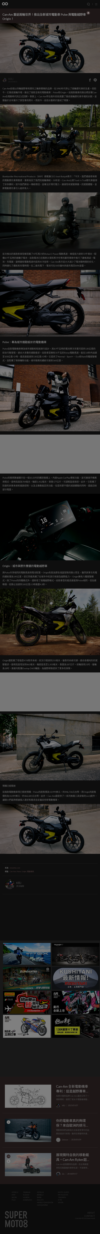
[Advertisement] (50, 32)
